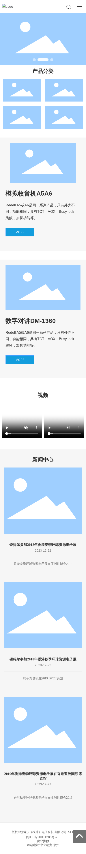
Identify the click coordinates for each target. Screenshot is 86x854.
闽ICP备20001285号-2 (42, 837)
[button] (34, 59)
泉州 (56, 845)
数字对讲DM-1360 (31, 320)
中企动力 (46, 845)
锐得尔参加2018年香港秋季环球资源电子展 (43, 659)
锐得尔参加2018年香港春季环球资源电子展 (43, 545)
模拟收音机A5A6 (29, 193)
